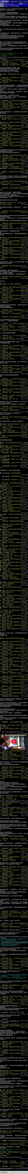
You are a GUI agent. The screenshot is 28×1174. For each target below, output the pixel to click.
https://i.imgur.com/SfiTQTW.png (9, 1024)
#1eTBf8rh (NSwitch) (15, 930)
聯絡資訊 (21, 1)
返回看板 (3, 1172)
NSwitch (14, 1)
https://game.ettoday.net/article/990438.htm (14, 941)
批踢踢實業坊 (4, 1)
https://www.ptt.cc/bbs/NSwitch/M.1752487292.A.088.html (14, 58)
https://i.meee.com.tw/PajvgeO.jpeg (10, 1157)
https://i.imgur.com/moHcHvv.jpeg (10, 800)
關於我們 (26, 1)
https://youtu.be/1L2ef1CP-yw (14, 732)
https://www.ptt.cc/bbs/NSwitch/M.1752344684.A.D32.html (14, 937)
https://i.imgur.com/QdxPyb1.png (9, 1021)
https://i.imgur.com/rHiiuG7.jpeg (10, 807)
